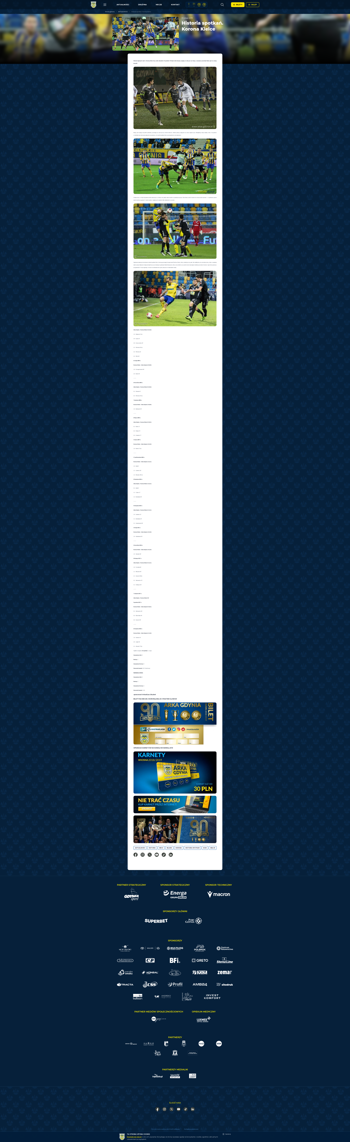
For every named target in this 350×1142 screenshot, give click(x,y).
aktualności (140, 848)
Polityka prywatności (191, 1129)
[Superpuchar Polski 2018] (204, 5)
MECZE (159, 5)
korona (179, 848)
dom (205, 848)
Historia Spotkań (192, 848)
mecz (161, 848)
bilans (169, 848)
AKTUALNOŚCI (123, 5)
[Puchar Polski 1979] (189, 5)
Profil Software (174, 1129)
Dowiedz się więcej (134, 1137)
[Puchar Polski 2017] (194, 5)
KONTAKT (175, 5)
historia (152, 848)
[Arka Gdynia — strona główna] (93, 4)
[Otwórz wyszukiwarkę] (222, 5)
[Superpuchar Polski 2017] (199, 5)
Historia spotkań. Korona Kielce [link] (141, 12)
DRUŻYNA (142, 5)
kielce (212, 848)
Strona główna (109, 12)
